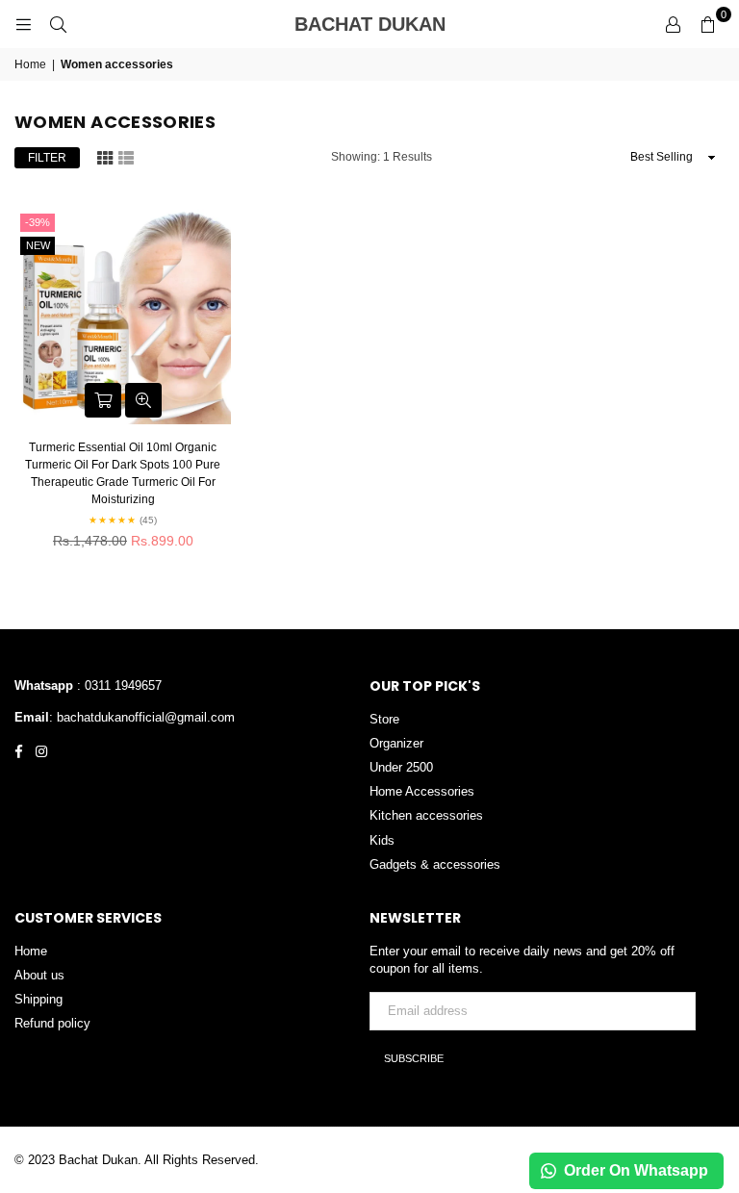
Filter (47, 158)
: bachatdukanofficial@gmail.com (142, 717)
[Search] (57, 24)
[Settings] (672, 24)
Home (30, 64)
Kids (382, 840)
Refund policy (52, 1023)
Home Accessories (422, 791)
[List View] (126, 156)
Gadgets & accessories (435, 864)
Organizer (396, 743)
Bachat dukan (408, 24)
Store (384, 719)
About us (39, 975)
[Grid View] (104, 156)
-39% (37, 222)
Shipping (38, 999)
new (38, 245)
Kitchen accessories (426, 815)
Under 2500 (401, 767)
